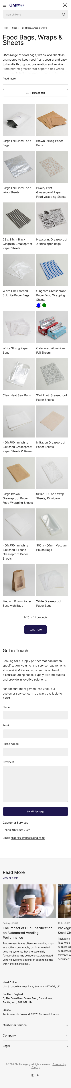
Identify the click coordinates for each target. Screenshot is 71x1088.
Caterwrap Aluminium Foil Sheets (50, 350)
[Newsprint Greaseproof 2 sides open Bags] (52, 218)
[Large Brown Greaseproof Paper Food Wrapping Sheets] (19, 473)
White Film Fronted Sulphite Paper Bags (16, 293)
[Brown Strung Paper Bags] (52, 120)
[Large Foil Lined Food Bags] (19, 120)
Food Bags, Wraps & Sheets (34, 28)
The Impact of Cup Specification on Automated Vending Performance (27, 932)
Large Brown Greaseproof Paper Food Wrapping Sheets (18, 498)
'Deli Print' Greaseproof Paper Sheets (51, 397)
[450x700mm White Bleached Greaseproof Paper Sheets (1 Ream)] (19, 421)
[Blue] (38, 305)
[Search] (63, 14)
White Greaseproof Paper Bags (48, 603)
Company (9, 1035)
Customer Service (15, 1025)
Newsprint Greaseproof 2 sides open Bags (51, 242)
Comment (8, 761)
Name (6, 707)
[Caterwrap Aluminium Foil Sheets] (52, 327)
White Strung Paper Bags (15, 350)
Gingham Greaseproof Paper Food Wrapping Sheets (51, 295)
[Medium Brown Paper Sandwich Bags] (19, 580)
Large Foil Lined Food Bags (17, 143)
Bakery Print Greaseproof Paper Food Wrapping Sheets (51, 192)
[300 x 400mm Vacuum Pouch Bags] (52, 524)
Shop (14, 28)
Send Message (35, 811)
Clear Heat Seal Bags (17, 395)
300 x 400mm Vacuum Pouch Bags (51, 548)
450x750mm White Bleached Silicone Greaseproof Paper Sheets (15, 552)
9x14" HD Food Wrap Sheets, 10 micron (50, 496)
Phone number (11, 743)
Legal (6, 1046)
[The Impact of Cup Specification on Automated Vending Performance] (29, 901)
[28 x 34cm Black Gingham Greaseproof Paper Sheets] (19, 218)
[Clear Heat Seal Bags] (19, 374)
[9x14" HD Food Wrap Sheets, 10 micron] (52, 473)
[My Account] (65, 5)
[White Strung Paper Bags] (19, 327)
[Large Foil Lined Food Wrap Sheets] (19, 167)
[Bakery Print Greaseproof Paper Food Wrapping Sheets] (52, 167)
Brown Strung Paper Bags (49, 143)
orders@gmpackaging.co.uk (28, 838)
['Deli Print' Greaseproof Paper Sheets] (52, 374)
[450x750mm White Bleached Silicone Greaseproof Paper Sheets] (19, 524)
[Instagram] (33, 1075)
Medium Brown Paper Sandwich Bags (17, 603)
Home (6, 28)
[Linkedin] (38, 1075)
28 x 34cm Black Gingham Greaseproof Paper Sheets (17, 244)
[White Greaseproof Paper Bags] (52, 580)
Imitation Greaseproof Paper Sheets (50, 445)
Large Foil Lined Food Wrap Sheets (17, 190)
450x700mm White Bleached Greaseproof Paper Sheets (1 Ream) (18, 447)
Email (6, 725)
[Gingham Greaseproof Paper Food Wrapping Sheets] (52, 270)
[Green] (44, 305)
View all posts (10, 877)
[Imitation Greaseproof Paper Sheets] (52, 421)
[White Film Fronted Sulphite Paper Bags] (19, 270)
